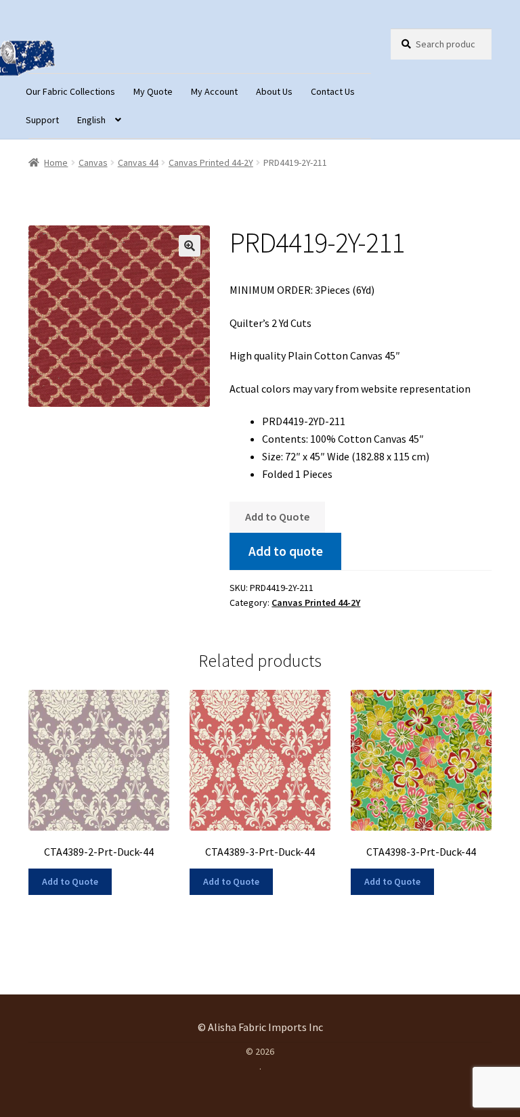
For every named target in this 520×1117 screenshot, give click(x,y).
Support (42, 120)
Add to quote (285, 551)
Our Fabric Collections (70, 91)
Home (56, 162)
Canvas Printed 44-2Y (211, 162)
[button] (189, 246)
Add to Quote (277, 516)
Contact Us (333, 91)
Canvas (93, 162)
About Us (274, 91)
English (91, 120)
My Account (214, 91)
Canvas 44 (138, 162)
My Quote (153, 91)
